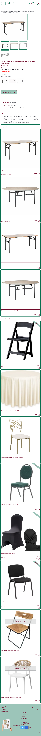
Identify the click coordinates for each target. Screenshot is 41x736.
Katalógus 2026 (16, 725)
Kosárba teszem (9, 92)
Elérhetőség (5, 711)
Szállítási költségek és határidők (30, 709)
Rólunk (4, 707)
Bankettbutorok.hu (4, 11)
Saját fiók (24, 713)
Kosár (23, 716)
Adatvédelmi (25, 706)
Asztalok (11, 11)
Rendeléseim (25, 714)
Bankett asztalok (17, 11)
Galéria (4, 709)
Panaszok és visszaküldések (29, 708)
